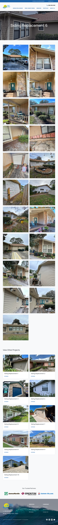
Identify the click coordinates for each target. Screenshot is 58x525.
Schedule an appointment (39, 1)
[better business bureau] (52, 519)
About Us (45, 507)
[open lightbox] (16, 57)
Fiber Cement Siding (34, 509)
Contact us (50, 1)
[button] (51, 5)
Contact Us (45, 512)
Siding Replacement (34, 507)
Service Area (46, 509)
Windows (31, 512)
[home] (6, 6)
